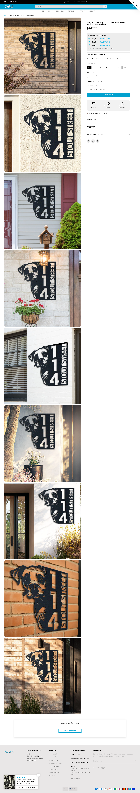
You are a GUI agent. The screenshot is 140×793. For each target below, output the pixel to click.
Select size (91, 64)
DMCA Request (54, 772)
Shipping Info (53, 754)
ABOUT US (92, 11)
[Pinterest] (97, 141)
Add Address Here (94, 82)
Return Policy (53, 757)
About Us (52, 775)
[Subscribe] (135, 761)
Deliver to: (96, 54)
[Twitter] (93, 141)
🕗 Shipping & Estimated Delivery (98, 113)
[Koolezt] (9, 7)
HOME (42, 11)
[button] (134, 5)
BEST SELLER (60, 11)
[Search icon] (105, 6)
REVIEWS (71, 11)
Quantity (90, 72)
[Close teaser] (128, 2)
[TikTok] (108, 768)
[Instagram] (101, 768)
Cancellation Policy (55, 763)
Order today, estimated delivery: (104, 59)
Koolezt (18, 789)
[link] (14, 751)
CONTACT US (82, 11)
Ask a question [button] (70, 731)
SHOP (50, 11)
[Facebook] (88, 141)
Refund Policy (53, 760)
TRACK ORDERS (76, 779)
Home (6, 15)
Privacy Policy (53, 769)
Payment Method (54, 766)
